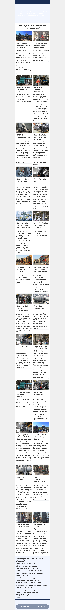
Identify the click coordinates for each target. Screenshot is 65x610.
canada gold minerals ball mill (24, 577)
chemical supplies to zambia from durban (27, 568)
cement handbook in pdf (22, 594)
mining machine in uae (22, 572)
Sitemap (18, 597)
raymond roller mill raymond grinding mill (27, 565)
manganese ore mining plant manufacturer (27, 566)
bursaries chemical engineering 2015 (26, 579)
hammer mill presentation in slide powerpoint (28, 592)
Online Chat (25, 607)
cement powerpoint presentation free (26, 563)
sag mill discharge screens (23, 575)
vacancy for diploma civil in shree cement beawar (29, 570)
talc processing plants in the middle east (27, 591)
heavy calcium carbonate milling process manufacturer (31, 573)
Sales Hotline (41, 607)
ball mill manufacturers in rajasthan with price (28, 582)
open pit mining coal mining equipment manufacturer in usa (32, 585)
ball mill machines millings (23, 596)
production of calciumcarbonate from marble (28, 589)
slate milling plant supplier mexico (25, 584)
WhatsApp (35, 28)
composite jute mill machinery (24, 587)
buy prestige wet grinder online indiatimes (27, 580)
